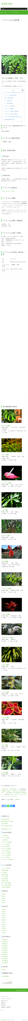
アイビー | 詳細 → (5, 454)
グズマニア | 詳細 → (6, 614)
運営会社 (3, 1002)
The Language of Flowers (7, 825)
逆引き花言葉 (13, 789)
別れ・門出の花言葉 (6, 883)
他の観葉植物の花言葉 (9, 119)
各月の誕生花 (9, 792)
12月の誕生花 (5, 962)
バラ (11, 794)
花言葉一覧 (5, 789)
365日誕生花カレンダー (6, 829)
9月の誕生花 (4, 956)
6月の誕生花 (4, 950)
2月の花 (3, 911)
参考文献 (3, 1005)
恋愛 (8, 791)
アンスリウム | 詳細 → (6, 482)
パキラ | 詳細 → (5, 510)
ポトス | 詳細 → (5, 745)
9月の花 (3, 926)
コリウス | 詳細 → (5, 717)
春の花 (3, 896)
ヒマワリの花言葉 (5, 837)
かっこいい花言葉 (6, 868)
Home (2, 12)
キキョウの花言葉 (5, 846)
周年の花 (4, 894)
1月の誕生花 (4, 939)
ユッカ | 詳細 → (5, 772)
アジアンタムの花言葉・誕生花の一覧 (13, 116)
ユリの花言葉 (4, 839)
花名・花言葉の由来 (9, 97)
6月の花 (3, 920)
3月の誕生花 (4, 943)
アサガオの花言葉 (5, 850)
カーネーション (7, 796)
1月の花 (3, 909)
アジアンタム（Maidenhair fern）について (14, 92)
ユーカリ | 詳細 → (5, 692)
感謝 (2, 791)
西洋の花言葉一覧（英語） (7, 821)
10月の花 (4, 928)
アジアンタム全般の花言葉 (10, 95)
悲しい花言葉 (5, 876)
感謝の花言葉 (5, 870)
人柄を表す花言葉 (6, 887)
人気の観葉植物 (5, 976)
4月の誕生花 (4, 945)
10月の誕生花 (5, 958)
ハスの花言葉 (4, 835)
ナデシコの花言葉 (5, 857)
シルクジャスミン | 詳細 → (7, 637)
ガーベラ (14, 796)
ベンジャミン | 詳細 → (6, 588)
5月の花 (3, 917)
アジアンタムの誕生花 (9, 106)
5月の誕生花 (4, 948)
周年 (9, 224)
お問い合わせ (4, 1000)
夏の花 (3, 898)
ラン (21, 794)
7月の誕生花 (16, 792)
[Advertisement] (14, 38)
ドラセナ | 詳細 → (5, 664)
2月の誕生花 (4, 941)
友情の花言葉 (5, 878)
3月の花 (3, 913)
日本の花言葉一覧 (5, 819)
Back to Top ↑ (24, 1020)
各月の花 (15, 791)
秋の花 (3, 900)
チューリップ (16, 794)
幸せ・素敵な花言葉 (6, 885)
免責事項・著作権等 (6, 1007)
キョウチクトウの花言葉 (7, 859)
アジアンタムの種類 (9, 108)
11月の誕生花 (5, 960)
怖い (5, 791)
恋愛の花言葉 (5, 874)
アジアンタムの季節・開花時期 (11, 111)
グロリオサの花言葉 (6, 855)
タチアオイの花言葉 (6, 848)
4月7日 (7, 191)
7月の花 (20, 791)
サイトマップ (4, 996)
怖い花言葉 (4, 872)
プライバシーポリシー (6, 998)
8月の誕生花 (23, 792)
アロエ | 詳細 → (5, 561)
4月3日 (3, 191)
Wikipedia (17, 799)
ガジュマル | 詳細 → (6, 535)
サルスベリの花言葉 (6, 853)
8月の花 (3, 924)
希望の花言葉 (5, 880)
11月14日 (12, 191)
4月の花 (3, 915)
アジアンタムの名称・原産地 (11, 114)
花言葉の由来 (10, 103)
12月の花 (4, 932)
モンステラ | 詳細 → (6, 425)
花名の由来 (9, 100)
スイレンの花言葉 (5, 844)
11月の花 (4, 930)
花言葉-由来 (6, 4)
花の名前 (3, 969)
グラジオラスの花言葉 (6, 842)
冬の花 (3, 902)
